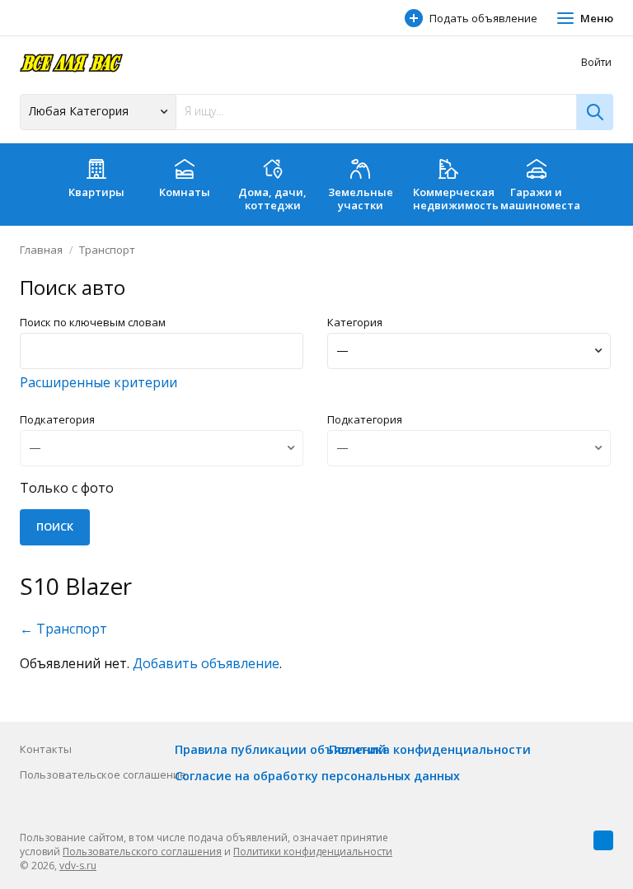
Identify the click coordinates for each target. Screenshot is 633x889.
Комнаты (184, 192)
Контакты (46, 749)
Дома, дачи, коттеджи (272, 199)
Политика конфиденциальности (430, 749)
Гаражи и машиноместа (540, 199)
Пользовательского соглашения (142, 852)
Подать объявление (483, 18)
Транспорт (107, 249)
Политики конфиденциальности (312, 852)
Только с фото (67, 488)
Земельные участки (360, 199)
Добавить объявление (206, 663)
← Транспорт (63, 629)
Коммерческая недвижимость (453, 199)
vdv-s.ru (77, 866)
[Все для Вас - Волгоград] (71, 62)
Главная (41, 249)
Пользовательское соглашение (103, 774)
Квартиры (96, 192)
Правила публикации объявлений (281, 749)
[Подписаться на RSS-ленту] (603, 840)
